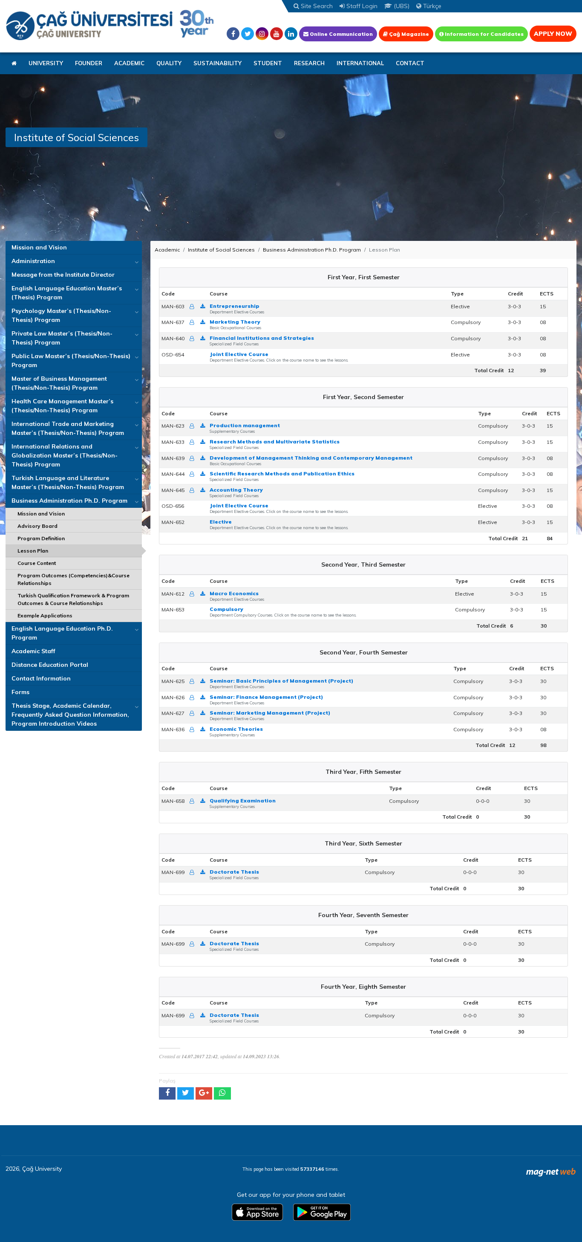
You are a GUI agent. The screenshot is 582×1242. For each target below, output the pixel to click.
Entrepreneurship (234, 306)
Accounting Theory (236, 489)
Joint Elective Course (239, 354)
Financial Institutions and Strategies (262, 338)
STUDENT (268, 63)
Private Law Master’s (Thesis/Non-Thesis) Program (62, 338)
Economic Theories (236, 729)
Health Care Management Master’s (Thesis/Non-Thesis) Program (62, 405)
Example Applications (44, 615)
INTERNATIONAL (360, 63)
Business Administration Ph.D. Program (69, 500)
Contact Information (41, 678)
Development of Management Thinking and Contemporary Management (311, 458)
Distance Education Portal (50, 665)
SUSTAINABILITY (217, 63)
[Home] (110, 25)
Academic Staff (33, 651)
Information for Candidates (484, 34)
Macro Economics (234, 593)
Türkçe (431, 6)
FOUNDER (88, 63)
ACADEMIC (129, 63)
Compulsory (226, 609)
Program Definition (41, 538)
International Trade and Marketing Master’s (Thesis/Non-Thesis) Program (68, 428)
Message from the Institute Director (63, 274)
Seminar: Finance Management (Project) (266, 697)
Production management (245, 425)
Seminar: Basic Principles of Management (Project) (281, 680)
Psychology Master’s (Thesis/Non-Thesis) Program (61, 315)
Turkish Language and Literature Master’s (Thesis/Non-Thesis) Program (68, 482)
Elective (221, 521)
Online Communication (340, 34)
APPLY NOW (553, 34)
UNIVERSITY (46, 63)
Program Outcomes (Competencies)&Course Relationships (73, 579)
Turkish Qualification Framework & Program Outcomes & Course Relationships (73, 599)
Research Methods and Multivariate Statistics (275, 441)
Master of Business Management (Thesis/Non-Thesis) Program (59, 383)
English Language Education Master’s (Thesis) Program (67, 292)
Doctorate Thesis (234, 872)
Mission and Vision (39, 247)
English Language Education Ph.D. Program (62, 633)
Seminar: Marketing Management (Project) (270, 712)
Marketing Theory (235, 321)
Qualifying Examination (243, 800)
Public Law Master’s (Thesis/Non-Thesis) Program (71, 360)
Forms (20, 692)
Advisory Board (37, 526)
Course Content (36, 563)
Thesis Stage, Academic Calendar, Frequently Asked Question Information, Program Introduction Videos (70, 714)
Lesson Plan (32, 550)
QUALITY (169, 63)
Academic (167, 249)
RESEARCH (309, 63)
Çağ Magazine (408, 34)
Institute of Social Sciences (221, 249)
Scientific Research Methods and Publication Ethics (282, 473)
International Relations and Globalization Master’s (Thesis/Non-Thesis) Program (65, 455)
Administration (33, 261)
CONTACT (410, 63)
